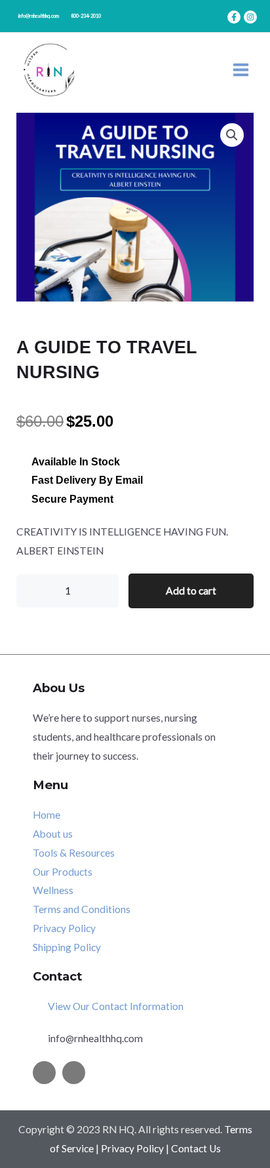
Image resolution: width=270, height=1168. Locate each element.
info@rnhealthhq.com (38, 16)
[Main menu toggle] (241, 70)
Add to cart (191, 590)
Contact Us (196, 1148)
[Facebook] (234, 17)
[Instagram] (250, 17)
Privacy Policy (132, 1148)
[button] (232, 135)
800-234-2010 (86, 16)
